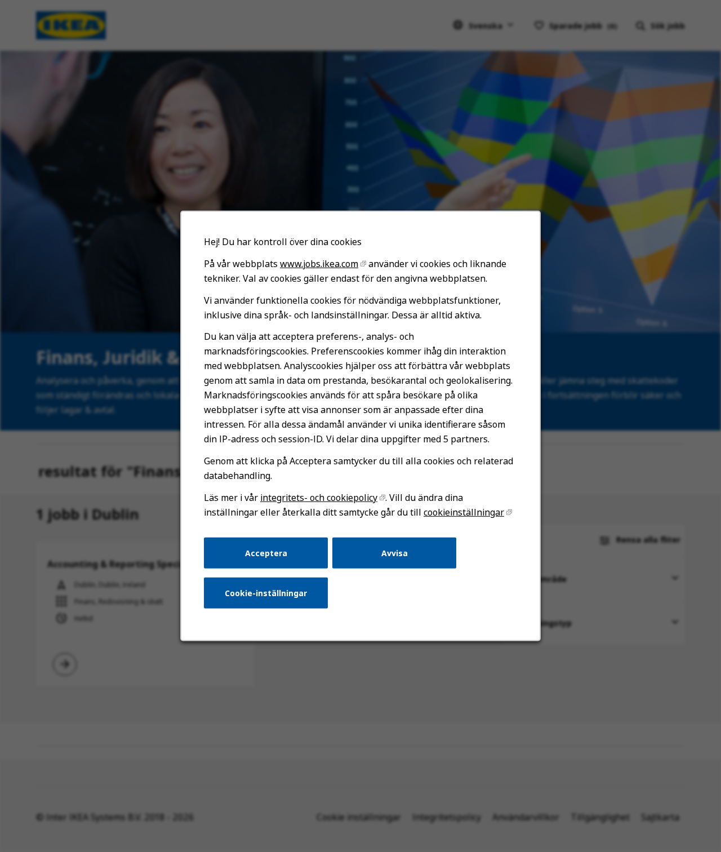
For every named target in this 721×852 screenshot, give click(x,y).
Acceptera (266, 552)
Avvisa (394, 552)
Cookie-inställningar (266, 593)
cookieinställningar (464, 512)
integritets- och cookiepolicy (318, 497)
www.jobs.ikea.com (319, 264)
